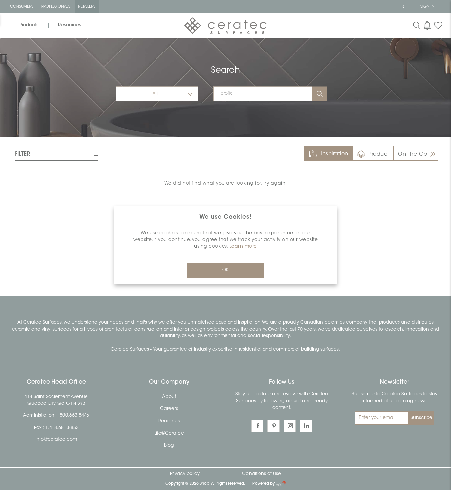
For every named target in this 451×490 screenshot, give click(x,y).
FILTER (22, 154)
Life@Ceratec (169, 433)
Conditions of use (261, 474)
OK (225, 270)
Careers (169, 409)
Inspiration (334, 154)
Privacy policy (185, 474)
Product (378, 154)
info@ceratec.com (56, 440)
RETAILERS (86, 7)
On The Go (412, 154)
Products (29, 25)
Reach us (169, 421)
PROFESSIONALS (56, 7)
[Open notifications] (427, 25)
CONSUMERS (22, 7)
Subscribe (422, 418)
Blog (169, 445)
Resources (69, 25)
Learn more (243, 246)
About (169, 397)
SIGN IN (427, 7)
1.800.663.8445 (72, 415)
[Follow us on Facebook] (257, 426)
